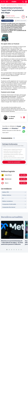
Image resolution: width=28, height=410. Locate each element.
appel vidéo (16, 60)
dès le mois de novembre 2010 (16, 56)
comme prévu (13, 29)
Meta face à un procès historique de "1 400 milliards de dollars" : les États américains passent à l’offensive (12, 242)
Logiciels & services (11, 5)
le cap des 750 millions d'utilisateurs (15, 25)
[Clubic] (14, 2)
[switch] (23, 2)
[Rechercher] (4, 2)
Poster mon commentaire (14, 162)
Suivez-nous (7, 20)
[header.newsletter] (7, 2)
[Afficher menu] (2, 1)
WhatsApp (15, 128)
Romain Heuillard (11, 15)
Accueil (3, 5)
